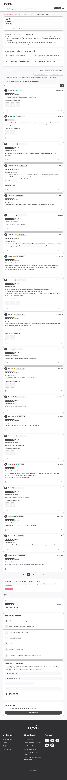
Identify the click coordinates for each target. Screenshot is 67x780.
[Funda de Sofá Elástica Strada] (12, 104)
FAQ (4, 746)
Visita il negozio (12, 683)
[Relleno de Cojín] (18, 303)
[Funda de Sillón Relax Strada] (7, 104)
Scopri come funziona (20, 589)
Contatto (32, 9)
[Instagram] (13, 694)
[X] (10, 694)
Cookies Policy (28, 739)
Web (26, 9)
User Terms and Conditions (32, 742)
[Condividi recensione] (58, 110)
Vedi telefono (13, 673)
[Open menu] (62, 3)
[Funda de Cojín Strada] (12, 303)
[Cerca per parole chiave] (62, 85)
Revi (4, 14)
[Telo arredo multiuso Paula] (12, 132)
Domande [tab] (17, 70)
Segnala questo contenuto (14, 595)
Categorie (10, 14)
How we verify (7, 739)
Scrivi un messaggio (15, 678)
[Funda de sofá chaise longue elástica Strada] (12, 385)
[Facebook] (6, 694)
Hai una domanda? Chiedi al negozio (52, 70)
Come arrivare (34, 712)
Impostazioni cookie (30, 749)
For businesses (7, 749)
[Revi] (8, 3)
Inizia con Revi (9, 589)
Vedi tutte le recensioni (12, 610)
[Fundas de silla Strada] (18, 104)
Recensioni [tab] (8, 70)
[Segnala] (62, 110)
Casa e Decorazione (20, 14)
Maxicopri (30, 14)
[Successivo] (43, 574)
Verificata (20, 90)
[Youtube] (17, 694)
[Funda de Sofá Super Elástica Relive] (12, 452)
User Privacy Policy (30, 746)
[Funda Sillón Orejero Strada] (12, 504)
